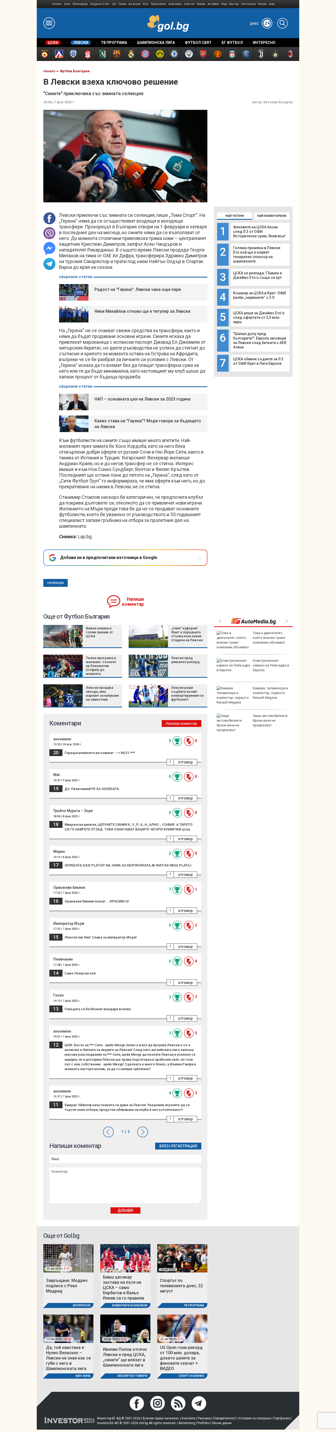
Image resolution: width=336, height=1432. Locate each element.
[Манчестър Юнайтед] (217, 54)
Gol (114, 4)
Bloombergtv (80, 4)
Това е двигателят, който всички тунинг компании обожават (269, 637)
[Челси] (174, 54)
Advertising (186, 1423)
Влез (164, 1146)
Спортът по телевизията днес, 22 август (181, 1286)
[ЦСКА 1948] (87, 54)
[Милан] (289, 54)
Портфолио (281, 1418)
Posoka (262, 4)
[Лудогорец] (101, 54)
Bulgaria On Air (99, 4)
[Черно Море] (73, 54)
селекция (55, 583)
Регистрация (184, 1146)
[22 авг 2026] (182, 1257)
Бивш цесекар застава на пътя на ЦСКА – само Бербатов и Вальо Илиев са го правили (123, 1288)
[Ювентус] (260, 54)
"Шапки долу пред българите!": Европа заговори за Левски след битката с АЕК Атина (259, 340)
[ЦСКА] (44, 54)
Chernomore (248, 4)
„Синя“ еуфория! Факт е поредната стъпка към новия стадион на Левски (186, 634)
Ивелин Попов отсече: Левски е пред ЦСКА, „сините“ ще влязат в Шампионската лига (125, 1357)
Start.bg (234, 4)
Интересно (81, 1305)
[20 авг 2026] (125, 1257)
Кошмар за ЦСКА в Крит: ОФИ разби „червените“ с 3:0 (259, 295)
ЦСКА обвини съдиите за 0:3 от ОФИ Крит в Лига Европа (258, 361)
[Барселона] (116, 54)
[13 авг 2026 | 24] (68, 1328)
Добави (125, 1210)
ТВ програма (194, 1305)
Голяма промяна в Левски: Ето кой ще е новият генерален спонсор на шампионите (257, 254)
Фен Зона (82, 1376)
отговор (185, 762)
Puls (145, 4)
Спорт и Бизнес (191, 1376)
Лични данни (222, 1423)
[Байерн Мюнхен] (145, 54)
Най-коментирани (271, 216)
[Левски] (58, 54)
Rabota (201, 4)
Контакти (188, 1418)
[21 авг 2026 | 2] (182, 1328)
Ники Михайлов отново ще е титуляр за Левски (142, 311)
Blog (224, 4)
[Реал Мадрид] (130, 54)
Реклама (204, 1418)
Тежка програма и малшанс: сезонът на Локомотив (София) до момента (101, 666)
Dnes (67, 4)
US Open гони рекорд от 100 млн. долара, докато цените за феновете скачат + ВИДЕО (181, 1358)
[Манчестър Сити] (188, 54)
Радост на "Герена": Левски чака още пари (137, 289)
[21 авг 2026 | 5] (68, 1257)
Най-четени (234, 216)
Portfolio (203, 1423)
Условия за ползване (254, 1418)
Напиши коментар (133, 602)
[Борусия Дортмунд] (159, 54)
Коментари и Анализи (129, 1305)
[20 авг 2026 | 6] (125, 1328)
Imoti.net (189, 4)
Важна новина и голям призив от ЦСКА (99, 632)
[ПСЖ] (246, 54)
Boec (272, 4)
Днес (260, 23)
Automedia (175, 4)
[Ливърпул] (231, 54)
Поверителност (224, 1418)
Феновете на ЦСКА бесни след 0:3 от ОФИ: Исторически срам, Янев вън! (259, 231)
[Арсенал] (203, 54)
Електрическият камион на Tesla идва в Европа (271, 665)
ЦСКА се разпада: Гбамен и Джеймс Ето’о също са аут (257, 275)
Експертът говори (132, 1376)
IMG (44, 4)
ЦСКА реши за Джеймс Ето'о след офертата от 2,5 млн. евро (259, 317)
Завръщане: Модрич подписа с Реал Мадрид (66, 1286)
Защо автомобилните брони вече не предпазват (270, 720)
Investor (57, 4)
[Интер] (275, 54)
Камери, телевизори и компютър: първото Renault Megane (270, 693)
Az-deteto (213, 4)
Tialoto (122, 4)
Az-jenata (134, 4)
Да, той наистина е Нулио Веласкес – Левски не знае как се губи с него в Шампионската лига (68, 1358)
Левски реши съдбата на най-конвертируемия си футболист (187, 693)
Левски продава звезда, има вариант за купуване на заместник (102, 693)
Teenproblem (158, 4)
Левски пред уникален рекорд (185, 660)
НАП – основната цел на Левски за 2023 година (142, 399)
